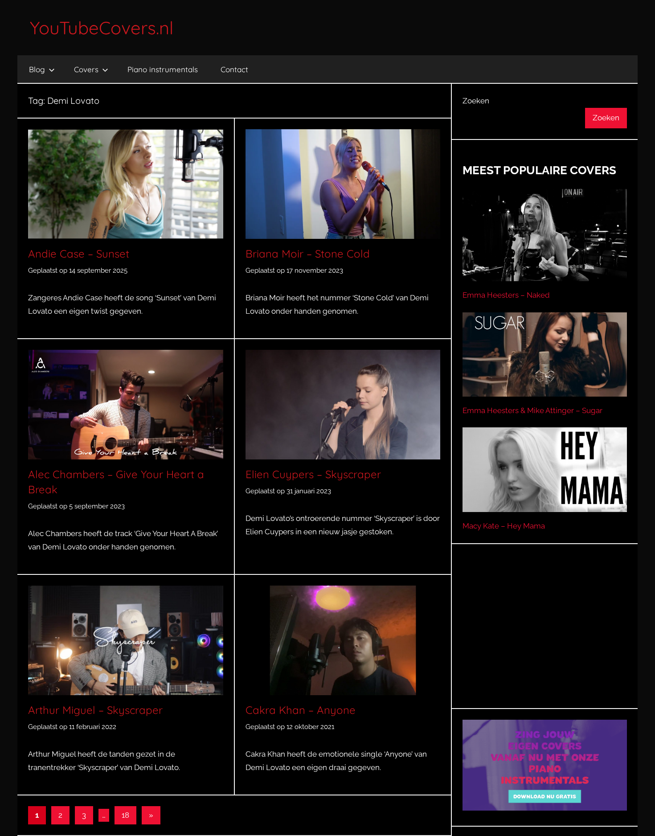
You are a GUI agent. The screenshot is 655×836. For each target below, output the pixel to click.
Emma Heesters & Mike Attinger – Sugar (532, 410)
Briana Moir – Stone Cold (308, 253)
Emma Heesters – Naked (506, 295)
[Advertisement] (545, 637)
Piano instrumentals (162, 69)
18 (125, 815)
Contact (234, 69)
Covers (86, 69)
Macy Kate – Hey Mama (504, 525)
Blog (37, 69)
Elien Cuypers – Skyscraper (313, 474)
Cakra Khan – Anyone (301, 710)
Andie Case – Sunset (78, 253)
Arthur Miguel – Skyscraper (95, 710)
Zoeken (476, 100)
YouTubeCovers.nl (101, 27)
